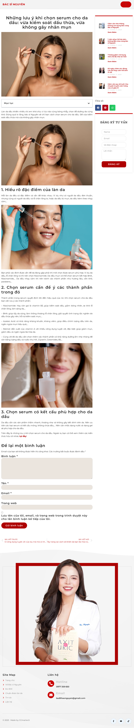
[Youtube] (121, 721)
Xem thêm (112, 32)
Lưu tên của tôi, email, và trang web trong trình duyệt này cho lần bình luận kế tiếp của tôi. (44, 517)
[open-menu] (125, 4)
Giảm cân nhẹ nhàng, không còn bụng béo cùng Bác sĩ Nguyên (118, 25)
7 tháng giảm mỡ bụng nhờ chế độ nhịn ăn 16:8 (117, 56)
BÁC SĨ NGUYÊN (14, 4)
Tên (5, 483)
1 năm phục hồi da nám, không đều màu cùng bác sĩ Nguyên (118, 41)
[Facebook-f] (113, 721)
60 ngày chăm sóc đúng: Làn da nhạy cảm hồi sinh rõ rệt (118, 70)
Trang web (9, 503)
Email (6, 493)
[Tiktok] (128, 721)
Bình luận (9, 456)
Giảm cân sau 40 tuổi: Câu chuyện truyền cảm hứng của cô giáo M (118, 86)
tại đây (22, 436)
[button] (89, 103)
